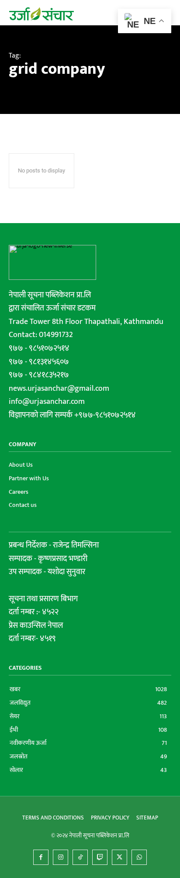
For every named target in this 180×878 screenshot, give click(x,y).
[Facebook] (40, 857)
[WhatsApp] (139, 857)
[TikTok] (80, 857)
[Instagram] (60, 857)
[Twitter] (119, 857)
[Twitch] (99, 857)
